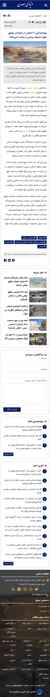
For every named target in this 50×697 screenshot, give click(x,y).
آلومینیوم (44, 655)
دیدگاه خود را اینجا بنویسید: (35, 380)
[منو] (3, 3)
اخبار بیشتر (8, 454)
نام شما (44, 358)
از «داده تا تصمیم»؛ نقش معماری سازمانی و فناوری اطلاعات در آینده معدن (24, 546)
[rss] (13, 590)
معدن (26, 131)
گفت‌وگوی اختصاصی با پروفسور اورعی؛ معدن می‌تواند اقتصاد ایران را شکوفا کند (23, 556)
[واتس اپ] (29, 590)
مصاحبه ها (43, 623)
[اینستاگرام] (24, 590)
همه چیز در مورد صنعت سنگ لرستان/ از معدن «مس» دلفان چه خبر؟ (17, 324)
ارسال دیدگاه (12, 409)
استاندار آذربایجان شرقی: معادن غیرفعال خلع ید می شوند (16, 310)
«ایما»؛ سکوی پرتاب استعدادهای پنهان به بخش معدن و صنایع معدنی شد (24, 446)
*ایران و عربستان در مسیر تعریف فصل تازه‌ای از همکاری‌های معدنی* (22, 500)
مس (12, 650)
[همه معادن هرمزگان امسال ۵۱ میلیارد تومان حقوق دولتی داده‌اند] (38, 282)
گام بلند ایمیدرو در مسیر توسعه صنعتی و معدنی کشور (22, 437)
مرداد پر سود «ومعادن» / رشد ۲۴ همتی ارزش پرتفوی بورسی (23, 518)
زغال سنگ (26, 623)
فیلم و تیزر (26, 669)
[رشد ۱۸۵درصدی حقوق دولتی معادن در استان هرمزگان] (38, 296)
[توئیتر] (9, 260)
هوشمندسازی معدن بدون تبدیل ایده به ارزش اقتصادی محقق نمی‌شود (23, 428)
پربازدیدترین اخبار (36, 421)
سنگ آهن (10, 623)
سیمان (28, 650)
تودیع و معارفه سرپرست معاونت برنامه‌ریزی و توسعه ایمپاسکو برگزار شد (23, 509)
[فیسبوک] (5, 260)
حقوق (41, 237)
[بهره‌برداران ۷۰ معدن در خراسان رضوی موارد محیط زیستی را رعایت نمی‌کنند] (25, 52)
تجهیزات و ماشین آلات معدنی (11, 632)
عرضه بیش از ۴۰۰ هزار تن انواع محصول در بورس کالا (16, 336)
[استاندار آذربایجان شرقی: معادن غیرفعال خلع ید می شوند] (38, 311)
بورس (12, 660)
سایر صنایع (43, 660)
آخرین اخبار (38, 465)
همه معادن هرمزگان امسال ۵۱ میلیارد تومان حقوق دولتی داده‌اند (16, 281)
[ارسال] (32, 22)
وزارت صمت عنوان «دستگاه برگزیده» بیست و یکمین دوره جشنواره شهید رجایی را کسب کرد (23, 528)
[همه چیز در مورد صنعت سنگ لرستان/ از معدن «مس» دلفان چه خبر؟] (38, 325)
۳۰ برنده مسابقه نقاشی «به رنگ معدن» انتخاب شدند (22, 537)
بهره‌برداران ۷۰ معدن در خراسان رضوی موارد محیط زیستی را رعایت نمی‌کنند (27, 35)
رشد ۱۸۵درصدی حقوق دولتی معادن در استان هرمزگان (18, 295)
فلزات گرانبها (9, 655)
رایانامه (44, 369)
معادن (32, 92)
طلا (29, 628)
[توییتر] (35, 590)
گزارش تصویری (8, 669)
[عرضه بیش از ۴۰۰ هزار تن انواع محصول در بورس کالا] (38, 339)
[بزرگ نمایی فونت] (9, 16)
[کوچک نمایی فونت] (4, 16)
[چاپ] (28, 22)
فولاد (45, 650)
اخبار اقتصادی (42, 669)
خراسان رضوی (28, 237)
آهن (29, 655)
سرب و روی (43, 628)
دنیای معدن (32, 88)
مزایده (8, 242)
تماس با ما (42, 606)
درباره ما (44, 611)
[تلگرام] (13, 260)
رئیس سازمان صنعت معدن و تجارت (29, 242)
